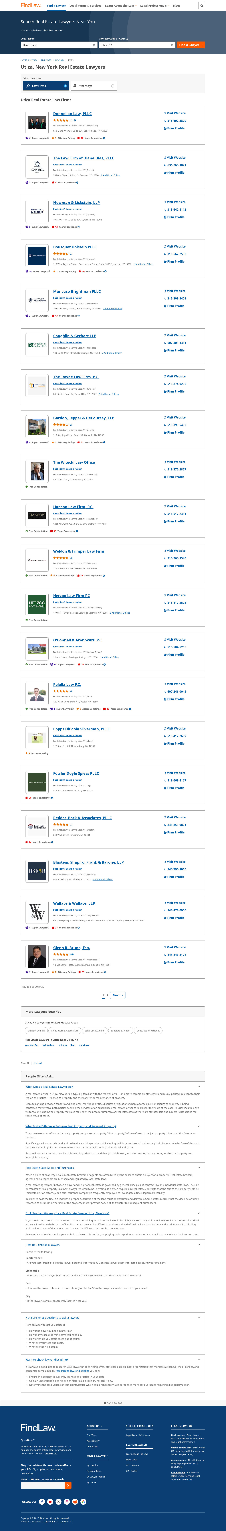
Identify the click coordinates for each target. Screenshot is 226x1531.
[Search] (201, 5)
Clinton (63, 1045)
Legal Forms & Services (138, 1435)
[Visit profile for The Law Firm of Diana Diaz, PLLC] (37, 167)
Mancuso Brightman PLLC (77, 291)
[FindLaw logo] (32, 5)
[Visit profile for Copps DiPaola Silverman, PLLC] (37, 737)
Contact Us (92, 1446)
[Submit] (68, 1485)
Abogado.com (178, 1460)
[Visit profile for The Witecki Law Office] (37, 471)
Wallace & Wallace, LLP (74, 903)
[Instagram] (67, 1502)
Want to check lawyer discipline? (47, 1359)
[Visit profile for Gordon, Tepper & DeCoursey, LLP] (37, 426)
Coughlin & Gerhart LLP (74, 335)
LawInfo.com (178, 1472)
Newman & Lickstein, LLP (76, 202)
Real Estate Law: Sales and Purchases (50, 1168)
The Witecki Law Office (74, 462)
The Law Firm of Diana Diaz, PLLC (83, 158)
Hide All (38, 1063)
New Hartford (32, 1045)
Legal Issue (27, 38)
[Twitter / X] (58, 1502)
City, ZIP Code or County (113, 38)
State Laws (131, 1459)
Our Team (92, 1435)
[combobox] (59, 45)
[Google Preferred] (83, 1502)
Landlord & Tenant (120, 1030)
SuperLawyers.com (181, 1447)
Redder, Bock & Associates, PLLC (82, 817)
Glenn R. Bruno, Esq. (71, 947)
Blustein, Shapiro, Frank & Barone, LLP (88, 862)
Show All (25, 1063)
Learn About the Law (137, 1453)
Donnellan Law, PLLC (72, 113)
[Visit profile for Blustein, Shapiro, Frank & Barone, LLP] (37, 871)
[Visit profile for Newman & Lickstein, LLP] (37, 211)
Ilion (72, 1045)
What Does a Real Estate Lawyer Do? (49, 1087)
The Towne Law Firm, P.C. (76, 376)
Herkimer (84, 1045)
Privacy (36, 1521)
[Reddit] (75, 1502)
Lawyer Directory (29, 60)
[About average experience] (104, 138)
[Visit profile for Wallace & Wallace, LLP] (37, 912)
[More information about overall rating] (75, 120)
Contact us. (51, 1453)
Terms (24, 1521)
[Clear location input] (172, 45)
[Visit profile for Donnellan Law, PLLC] (37, 122)
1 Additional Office (110, 175)
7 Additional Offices (112, 352)
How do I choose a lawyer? (43, 1245)
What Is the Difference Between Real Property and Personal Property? (71, 1126)
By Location (93, 1465)
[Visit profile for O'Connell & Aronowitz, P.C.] (37, 649)
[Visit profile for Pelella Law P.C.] (37, 693)
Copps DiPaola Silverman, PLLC (81, 728)
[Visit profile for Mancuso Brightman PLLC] (37, 300)
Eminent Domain (36, 1030)
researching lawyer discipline (72, 1370)
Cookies (65, 1521)
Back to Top (114, 1403)
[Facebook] (42, 1502)
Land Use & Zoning (95, 1030)
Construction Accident (148, 1030)
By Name (91, 1482)
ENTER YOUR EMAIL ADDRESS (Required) (42, 1479)
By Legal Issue (94, 1471)
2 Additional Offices (109, 394)
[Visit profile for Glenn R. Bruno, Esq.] (37, 956)
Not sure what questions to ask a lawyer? (52, 1317)
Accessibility (93, 1440)
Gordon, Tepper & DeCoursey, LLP (83, 417)
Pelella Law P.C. (67, 684)
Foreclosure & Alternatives (64, 1030)
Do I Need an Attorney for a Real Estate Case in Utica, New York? (67, 1213)
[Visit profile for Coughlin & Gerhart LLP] (37, 344)
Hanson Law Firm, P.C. (73, 506)
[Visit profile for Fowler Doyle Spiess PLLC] (37, 782)
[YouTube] (50, 1502)
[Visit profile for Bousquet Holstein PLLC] (37, 255)
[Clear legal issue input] (94, 45)
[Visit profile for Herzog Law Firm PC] (37, 604)
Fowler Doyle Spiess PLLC (76, 773)
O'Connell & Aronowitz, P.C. (78, 640)
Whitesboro (49, 1045)
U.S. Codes (131, 1471)
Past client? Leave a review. (67, 164)
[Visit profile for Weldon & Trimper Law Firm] (37, 560)
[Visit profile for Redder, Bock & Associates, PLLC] (37, 826)
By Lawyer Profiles (96, 1476)
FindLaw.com (178, 1435)
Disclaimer (50, 1521)
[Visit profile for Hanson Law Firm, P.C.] (37, 515)
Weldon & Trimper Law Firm (78, 551)
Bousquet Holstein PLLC (75, 246)
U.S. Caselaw (132, 1465)
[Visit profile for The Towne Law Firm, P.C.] (37, 385)
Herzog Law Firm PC (71, 595)
